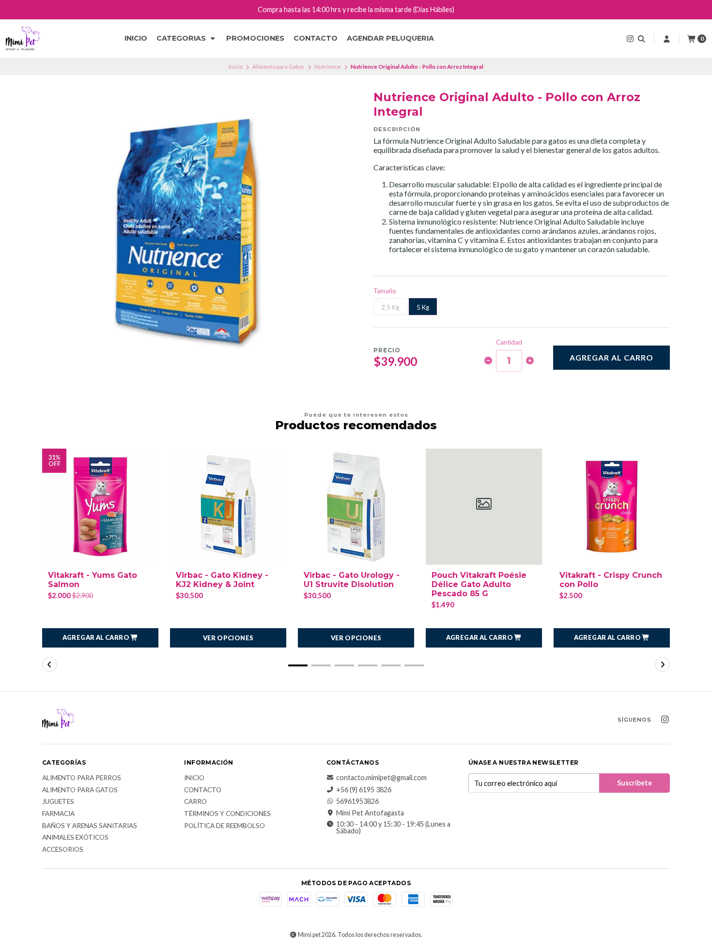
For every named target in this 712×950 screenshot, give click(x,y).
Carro (195, 802)
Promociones (255, 38)
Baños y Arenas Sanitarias (89, 826)
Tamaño (384, 291)
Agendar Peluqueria (390, 38)
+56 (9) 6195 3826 (363, 789)
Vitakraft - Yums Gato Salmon (92, 580)
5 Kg (423, 307)
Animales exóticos (75, 837)
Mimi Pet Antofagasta (370, 813)
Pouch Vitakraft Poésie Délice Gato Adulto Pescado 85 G (479, 584)
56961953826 (357, 801)
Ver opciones (228, 638)
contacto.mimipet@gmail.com (381, 777)
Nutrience (327, 66)
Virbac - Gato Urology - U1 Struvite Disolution (352, 580)
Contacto (316, 38)
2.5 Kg (390, 307)
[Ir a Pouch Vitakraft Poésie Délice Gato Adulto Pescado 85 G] (484, 507)
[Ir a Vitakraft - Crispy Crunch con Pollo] (612, 507)
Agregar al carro (611, 357)
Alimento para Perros (81, 778)
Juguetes (58, 802)
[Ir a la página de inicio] (23, 39)
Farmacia (58, 814)
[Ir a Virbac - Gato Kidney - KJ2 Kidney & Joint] (228, 507)
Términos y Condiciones (227, 814)
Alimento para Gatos (278, 66)
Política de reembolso (224, 826)
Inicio (135, 38)
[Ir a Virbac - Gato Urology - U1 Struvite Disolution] (356, 507)
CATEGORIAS (182, 38)
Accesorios (62, 849)
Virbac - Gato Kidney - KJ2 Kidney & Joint (222, 580)
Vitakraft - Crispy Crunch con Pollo (610, 580)
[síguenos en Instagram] (630, 38)
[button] (100, 638)
